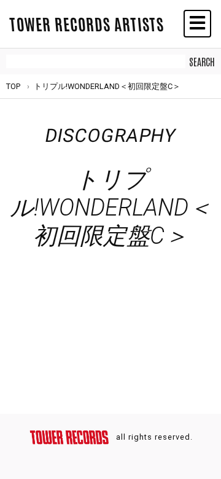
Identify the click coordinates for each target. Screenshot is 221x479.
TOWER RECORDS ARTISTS (87, 23)
